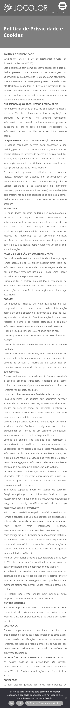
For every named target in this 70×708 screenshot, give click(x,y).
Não (20, 703)
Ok (11, 703)
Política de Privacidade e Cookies (44, 703)
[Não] (66, 697)
